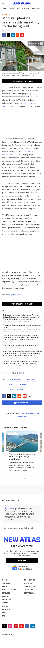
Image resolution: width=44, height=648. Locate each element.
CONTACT (6, 609)
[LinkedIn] (13, 35)
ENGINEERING (14, 8)
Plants (23, 384)
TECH (4, 8)
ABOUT (5, 586)
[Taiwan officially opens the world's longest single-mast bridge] (22, 441)
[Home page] (22, 4)
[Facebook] (4, 35)
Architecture (7, 14)
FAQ (3, 616)
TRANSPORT (37, 8)
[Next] (38, 452)
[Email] (26, 35)
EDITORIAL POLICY (9, 590)
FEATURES (6, 593)
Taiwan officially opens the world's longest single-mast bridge (22, 456)
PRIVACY (5, 606)
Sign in (8, 508)
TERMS (5, 603)
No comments (24, 403)
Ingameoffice (15, 294)
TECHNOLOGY (29, 586)
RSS (3, 613)
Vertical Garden (16, 389)
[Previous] (5, 452)
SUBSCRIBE (6, 583)
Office (11, 384)
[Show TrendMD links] (40, 372)
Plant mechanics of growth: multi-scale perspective (19, 345)
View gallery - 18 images (22, 81)
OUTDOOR (26, 8)
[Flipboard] (22, 35)
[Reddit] (17, 35)
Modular (30, 380)
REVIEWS (5, 596)
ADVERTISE (6, 599)
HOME (4, 580)
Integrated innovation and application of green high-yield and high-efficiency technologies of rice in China (21, 362)
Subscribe (22, 560)
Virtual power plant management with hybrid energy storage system (22, 326)
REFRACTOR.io (29, 593)
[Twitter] (8, 35)
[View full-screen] (41, 43)
